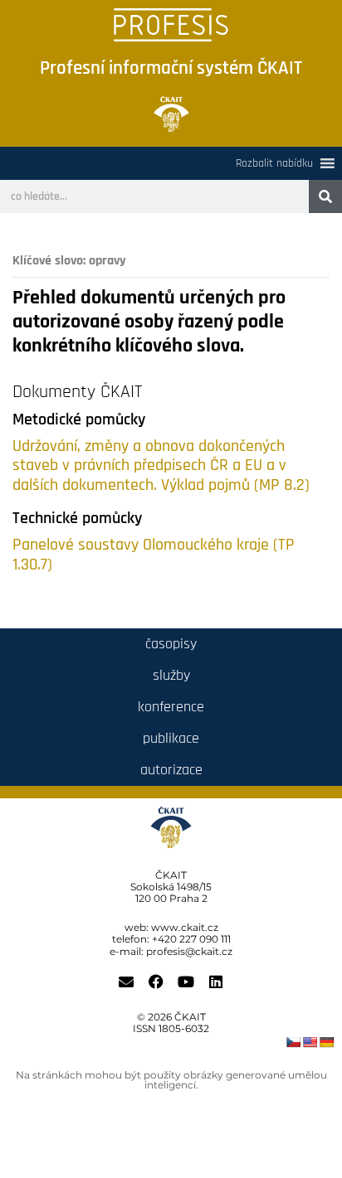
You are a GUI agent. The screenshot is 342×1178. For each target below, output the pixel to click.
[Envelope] (126, 981)
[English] (309, 1042)
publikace (171, 738)
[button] (274, 163)
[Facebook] (156, 981)
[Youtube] (185, 981)
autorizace (171, 769)
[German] (326, 1042)
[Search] (325, 196)
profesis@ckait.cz (189, 951)
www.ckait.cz (184, 927)
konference (171, 706)
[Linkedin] (215, 981)
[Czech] (293, 1042)
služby (171, 675)
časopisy (171, 643)
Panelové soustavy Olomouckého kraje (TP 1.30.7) (153, 555)
